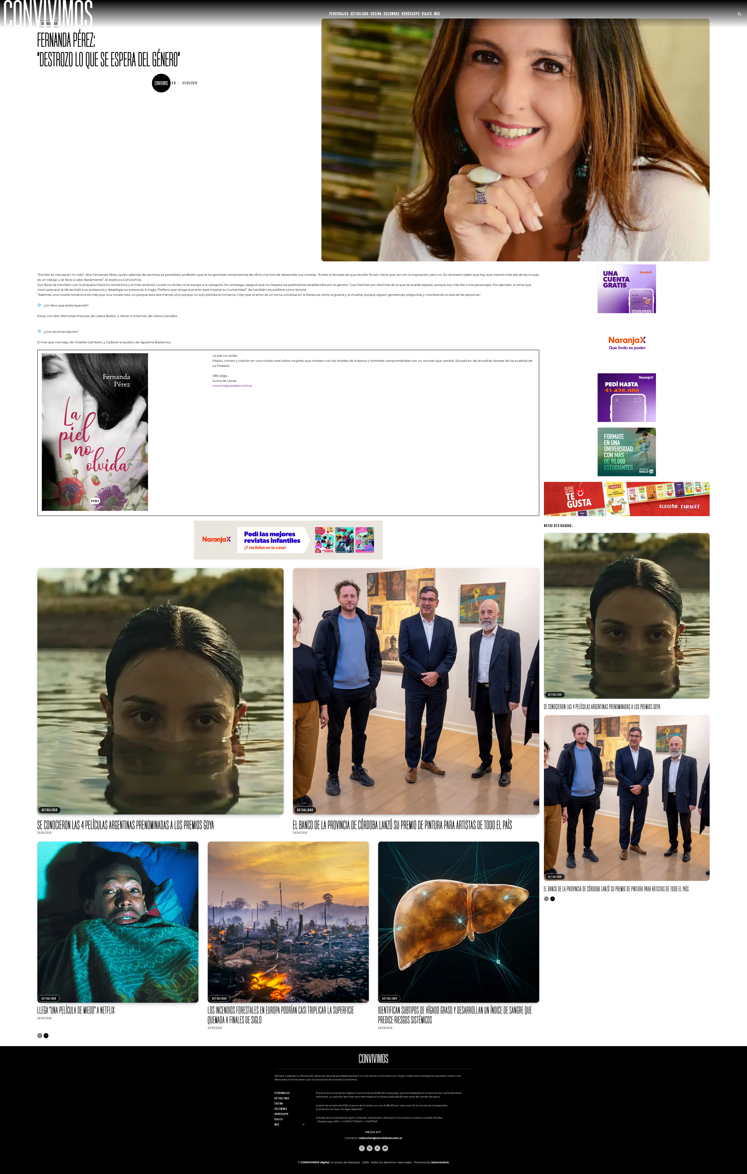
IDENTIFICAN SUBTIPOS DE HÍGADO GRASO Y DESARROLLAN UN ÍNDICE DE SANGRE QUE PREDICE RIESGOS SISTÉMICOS (455, 1015)
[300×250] (627, 371)
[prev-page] (39, 1035)
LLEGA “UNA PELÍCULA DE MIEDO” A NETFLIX (76, 1010)
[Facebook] (362, 1148)
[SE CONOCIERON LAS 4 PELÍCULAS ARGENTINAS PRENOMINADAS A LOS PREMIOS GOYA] (160, 691)
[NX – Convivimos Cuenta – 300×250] (627, 316)
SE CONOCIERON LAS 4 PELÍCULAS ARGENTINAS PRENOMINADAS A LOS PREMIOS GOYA (125, 824)
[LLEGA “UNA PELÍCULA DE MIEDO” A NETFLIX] (117, 922)
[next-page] (46, 1035)
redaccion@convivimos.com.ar (380, 1138)
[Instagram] (370, 1148)
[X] (377, 1148)
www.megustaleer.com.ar (232, 386)
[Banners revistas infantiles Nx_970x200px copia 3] (288, 562)
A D (174, 83)
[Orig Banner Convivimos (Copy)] (627, 519)
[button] (739, 14)
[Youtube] (385, 1148)
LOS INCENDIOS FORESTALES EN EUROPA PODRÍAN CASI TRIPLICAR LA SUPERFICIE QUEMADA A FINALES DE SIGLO (281, 1015)
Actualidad (50, 810)
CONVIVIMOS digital (315, 1162)
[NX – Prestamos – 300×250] (627, 425)
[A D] (162, 83)
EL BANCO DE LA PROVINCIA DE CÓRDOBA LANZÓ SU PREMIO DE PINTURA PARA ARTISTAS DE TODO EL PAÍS (402, 824)
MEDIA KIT (373, 1132)
